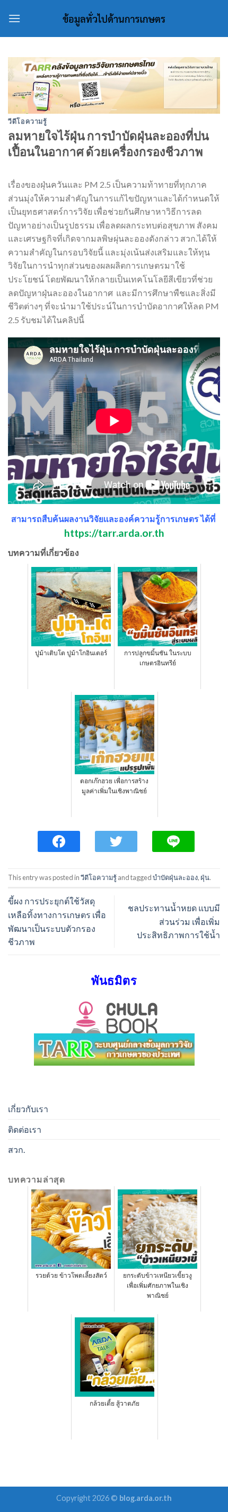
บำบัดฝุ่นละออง (175, 877)
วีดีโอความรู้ (27, 121)
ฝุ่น (204, 877)
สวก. (16, 1149)
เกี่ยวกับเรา (28, 1109)
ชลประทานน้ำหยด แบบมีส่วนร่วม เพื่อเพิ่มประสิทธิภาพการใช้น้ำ (174, 921)
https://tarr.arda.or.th (114, 533)
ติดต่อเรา (24, 1129)
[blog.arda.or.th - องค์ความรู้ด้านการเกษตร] (114, 18)
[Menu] (14, 18)
